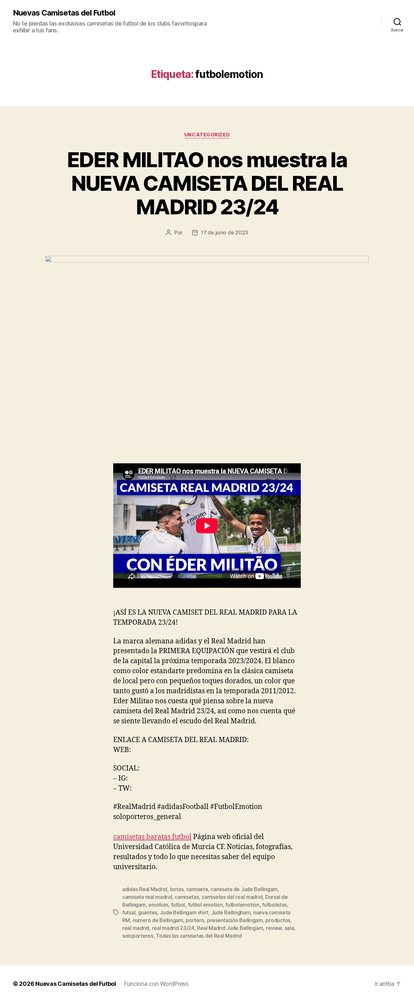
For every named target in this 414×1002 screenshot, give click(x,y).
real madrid (135, 928)
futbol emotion (205, 904)
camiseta (197, 889)
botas (177, 889)
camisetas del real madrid (232, 897)
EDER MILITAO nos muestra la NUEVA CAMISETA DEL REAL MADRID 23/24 (207, 183)
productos (278, 920)
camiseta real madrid (147, 897)
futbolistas (274, 904)
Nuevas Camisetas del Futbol (64, 13)
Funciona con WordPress (156, 983)
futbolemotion (242, 904)
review (274, 928)
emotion (158, 904)
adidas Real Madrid (144, 889)
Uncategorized (207, 135)
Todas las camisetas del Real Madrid (199, 935)
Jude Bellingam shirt (184, 912)
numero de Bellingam (158, 920)
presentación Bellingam (235, 920)
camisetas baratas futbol (152, 837)
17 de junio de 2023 (224, 232)
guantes (147, 912)
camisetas (187, 897)
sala (289, 928)
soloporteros (137, 935)
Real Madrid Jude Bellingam (230, 928)
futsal (128, 912)
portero (195, 920)
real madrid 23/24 (173, 928)
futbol (178, 904)
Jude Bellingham (231, 912)
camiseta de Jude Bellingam (244, 889)
